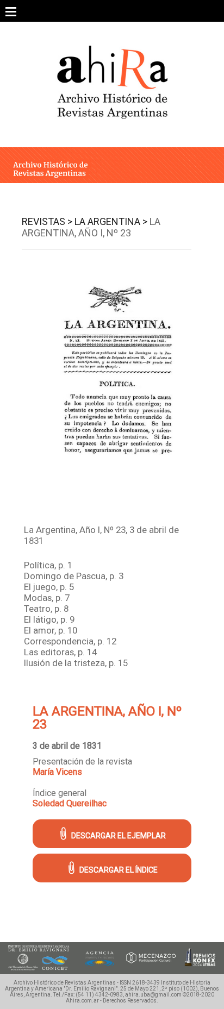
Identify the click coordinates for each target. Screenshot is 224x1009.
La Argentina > (110, 221)
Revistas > (47, 221)
